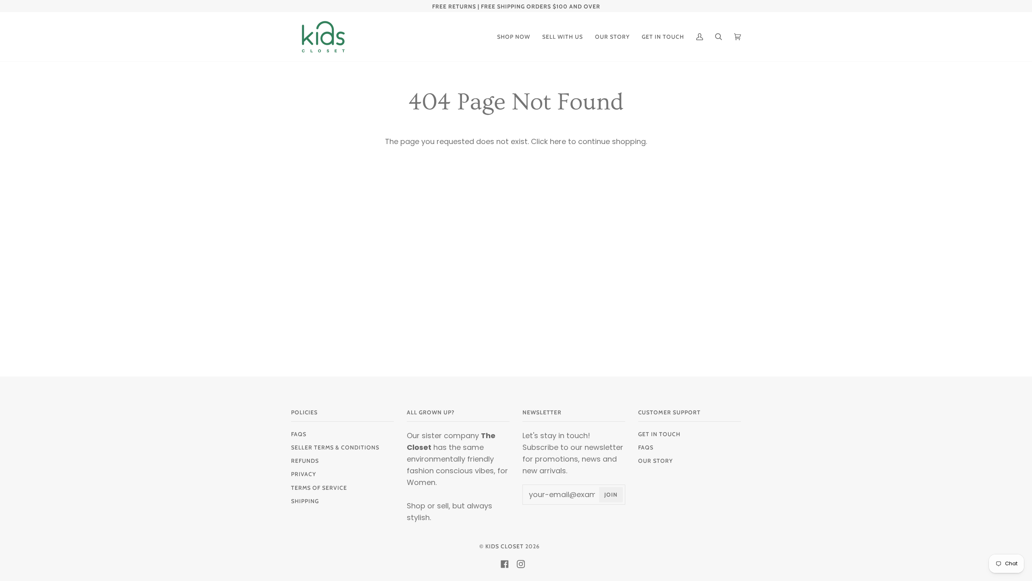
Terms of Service (319, 488)
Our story (655, 461)
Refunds (305, 461)
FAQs (298, 434)
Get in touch (659, 434)
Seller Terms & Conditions (335, 447)
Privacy (303, 474)
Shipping (305, 501)
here (558, 141)
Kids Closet (504, 546)
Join (611, 494)
